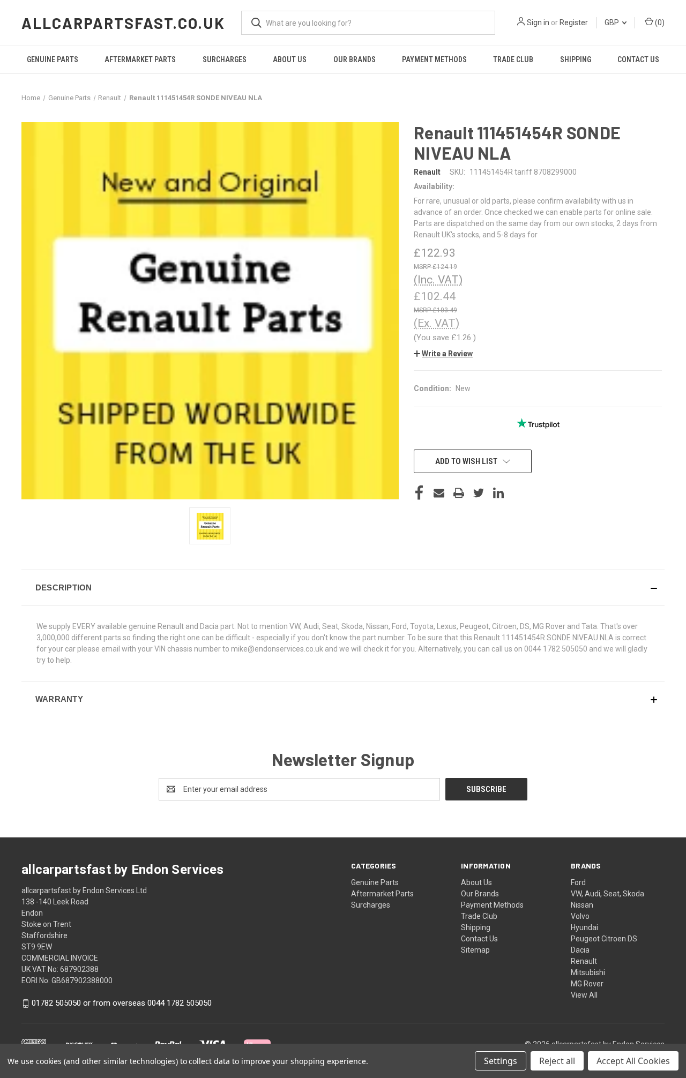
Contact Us (638, 59)
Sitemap (475, 950)
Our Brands (354, 59)
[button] (443, 353)
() (659, 22)
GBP (613, 22)
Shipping (575, 59)
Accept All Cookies (633, 1061)
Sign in (538, 22)
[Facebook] (419, 492)
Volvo (580, 916)
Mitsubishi (588, 972)
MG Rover (587, 983)
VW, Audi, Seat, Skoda (607, 893)
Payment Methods (434, 59)
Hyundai (584, 927)
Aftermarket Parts (140, 59)
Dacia (580, 950)
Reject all (557, 1061)
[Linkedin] (498, 492)
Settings (500, 1061)
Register (574, 22)
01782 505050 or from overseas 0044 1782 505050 (122, 1003)
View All (584, 995)
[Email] (439, 492)
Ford (578, 882)
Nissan (582, 905)
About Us (290, 59)
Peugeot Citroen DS (604, 938)
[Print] (458, 492)
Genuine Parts (52, 59)
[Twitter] (478, 492)
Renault (584, 961)
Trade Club (513, 59)
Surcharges (225, 59)
